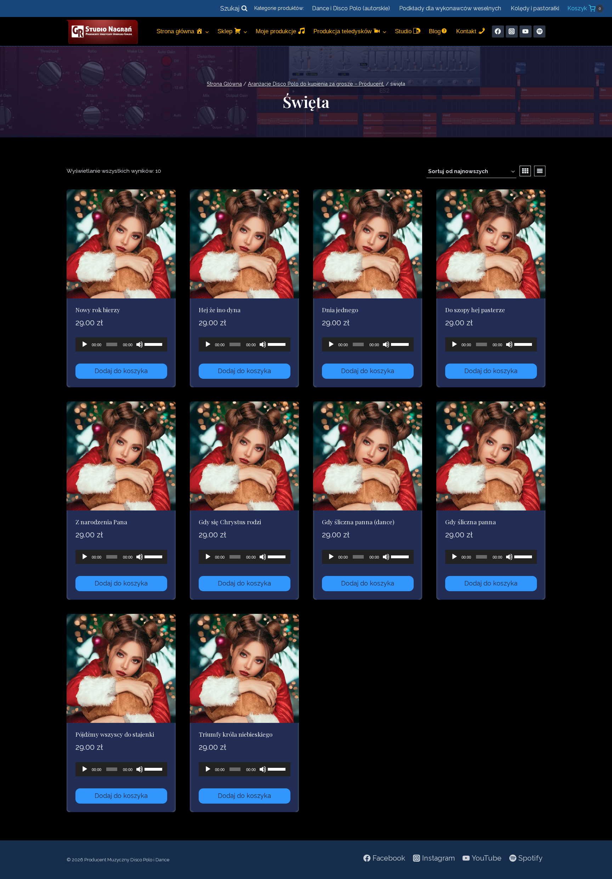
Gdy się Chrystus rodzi (230, 522)
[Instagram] (512, 31)
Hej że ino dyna (219, 310)
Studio (404, 31)
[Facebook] (498, 31)
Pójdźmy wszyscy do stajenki (114, 734)
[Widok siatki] (525, 171)
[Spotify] (539, 31)
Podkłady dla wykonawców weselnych (450, 8)
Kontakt (467, 31)
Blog (435, 31)
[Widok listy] (539, 171)
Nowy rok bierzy (97, 310)
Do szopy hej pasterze (475, 310)
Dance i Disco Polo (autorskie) (351, 8)
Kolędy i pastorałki (535, 8)
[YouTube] (526, 31)
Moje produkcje (277, 31)
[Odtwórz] (84, 344)
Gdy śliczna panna (470, 522)
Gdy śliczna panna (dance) (358, 522)
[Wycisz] (139, 344)
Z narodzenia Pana (101, 522)
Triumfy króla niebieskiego (235, 734)
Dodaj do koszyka (121, 371)
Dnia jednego (340, 310)
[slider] (153, 343)
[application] (121, 344)
